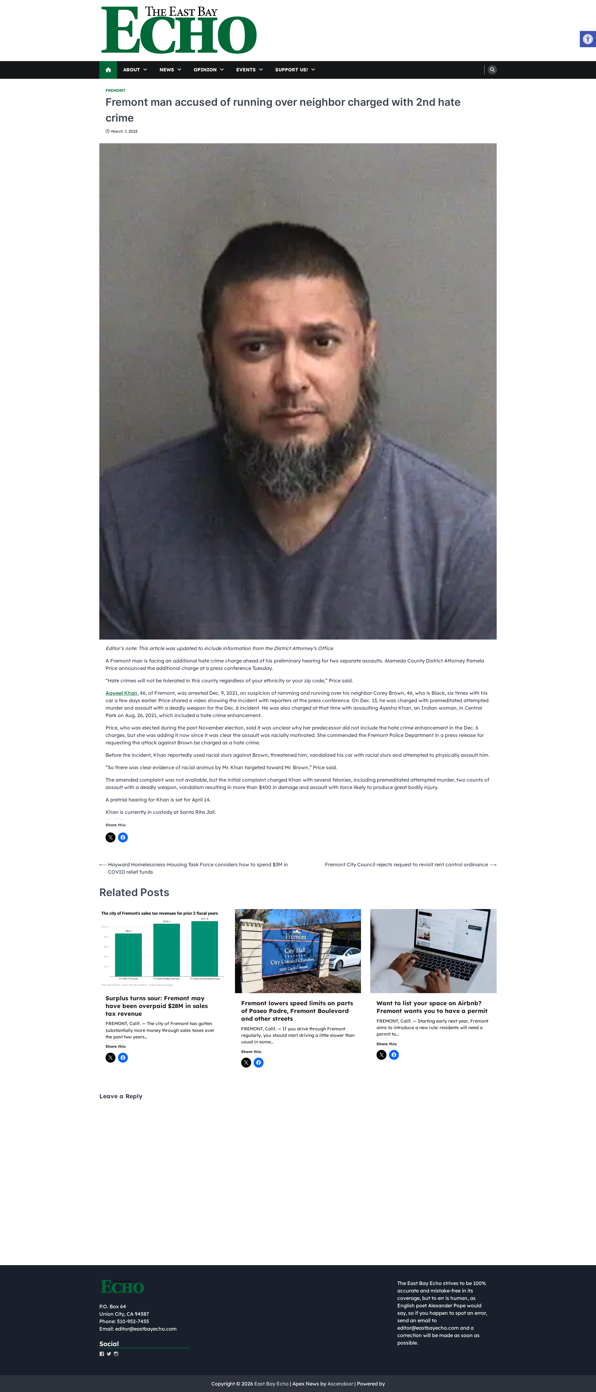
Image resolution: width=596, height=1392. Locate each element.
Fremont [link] (115, 90)
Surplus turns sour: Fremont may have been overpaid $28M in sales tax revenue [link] (157, 1005)
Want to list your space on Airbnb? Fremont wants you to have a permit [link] (432, 1007)
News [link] (167, 70)
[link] (588, 39)
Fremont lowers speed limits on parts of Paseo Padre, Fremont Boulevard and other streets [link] (297, 1010)
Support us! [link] (291, 70)
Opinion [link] (205, 70)
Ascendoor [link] (340, 1384)
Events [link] (246, 70)
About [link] (131, 70)
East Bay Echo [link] (271, 1384)
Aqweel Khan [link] (121, 693)
